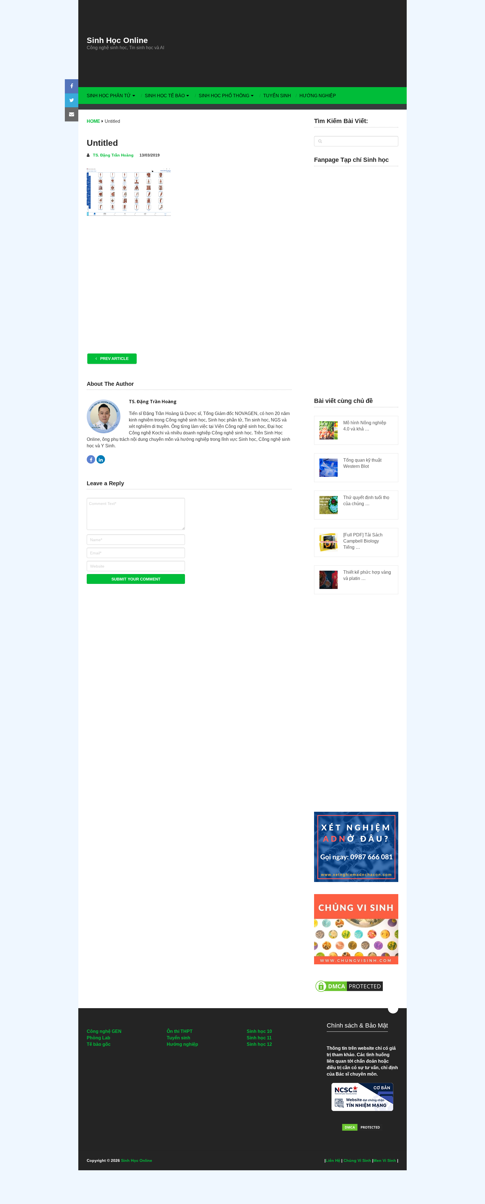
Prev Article (114, 358)
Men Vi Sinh (384, 1160)
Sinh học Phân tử (109, 95)
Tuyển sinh (277, 95)
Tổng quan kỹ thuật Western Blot (362, 463)
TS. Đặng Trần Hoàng (113, 155)
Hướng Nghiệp (317, 95)
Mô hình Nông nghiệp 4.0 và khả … (364, 425)
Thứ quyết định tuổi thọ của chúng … (366, 500)
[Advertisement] (294, 43)
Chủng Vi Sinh (357, 1160)
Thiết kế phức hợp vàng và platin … (367, 575)
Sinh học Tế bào (165, 95)
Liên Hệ (333, 1160)
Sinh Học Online (117, 40)
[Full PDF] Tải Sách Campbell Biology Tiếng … (363, 541)
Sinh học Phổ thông (224, 95)
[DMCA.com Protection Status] (349, 995)
